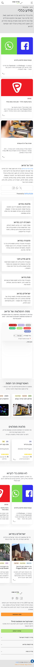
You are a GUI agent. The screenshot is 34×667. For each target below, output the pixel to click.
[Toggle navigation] (32, 3)
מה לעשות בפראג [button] (27, 644)
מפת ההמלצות (17, 614)
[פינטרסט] (13, 598)
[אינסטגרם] (17, 598)
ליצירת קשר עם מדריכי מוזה (23, 664)
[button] (2, 3)
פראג (31, 7)
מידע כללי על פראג (27, 169)
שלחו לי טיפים (17, 631)
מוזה (17, 662)
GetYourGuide (28, 193)
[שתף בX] (20, 188)
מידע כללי (25, 7)
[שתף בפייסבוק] (13, 188)
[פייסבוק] (21, 598)
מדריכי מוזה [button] (29, 651)
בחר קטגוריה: (27, 336)
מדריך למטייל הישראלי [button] (26, 637)
